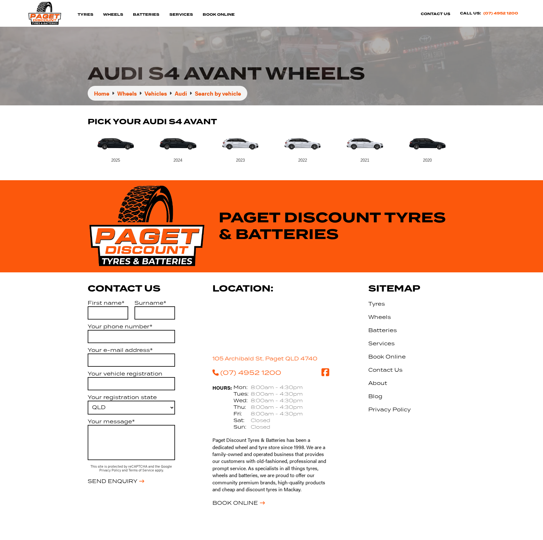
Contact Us (435, 14)
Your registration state (122, 397)
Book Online (219, 14)
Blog (375, 396)
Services (181, 14)
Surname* (150, 302)
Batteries (146, 14)
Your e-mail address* (120, 350)
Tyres (85, 14)
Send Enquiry (112, 481)
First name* (106, 302)
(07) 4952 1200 (500, 13)
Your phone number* (120, 326)
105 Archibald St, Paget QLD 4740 (264, 358)
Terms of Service (142, 470)
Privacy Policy (110, 470)
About (377, 383)
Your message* (111, 421)
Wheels (113, 14)
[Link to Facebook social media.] (325, 372)
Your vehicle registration (125, 373)
